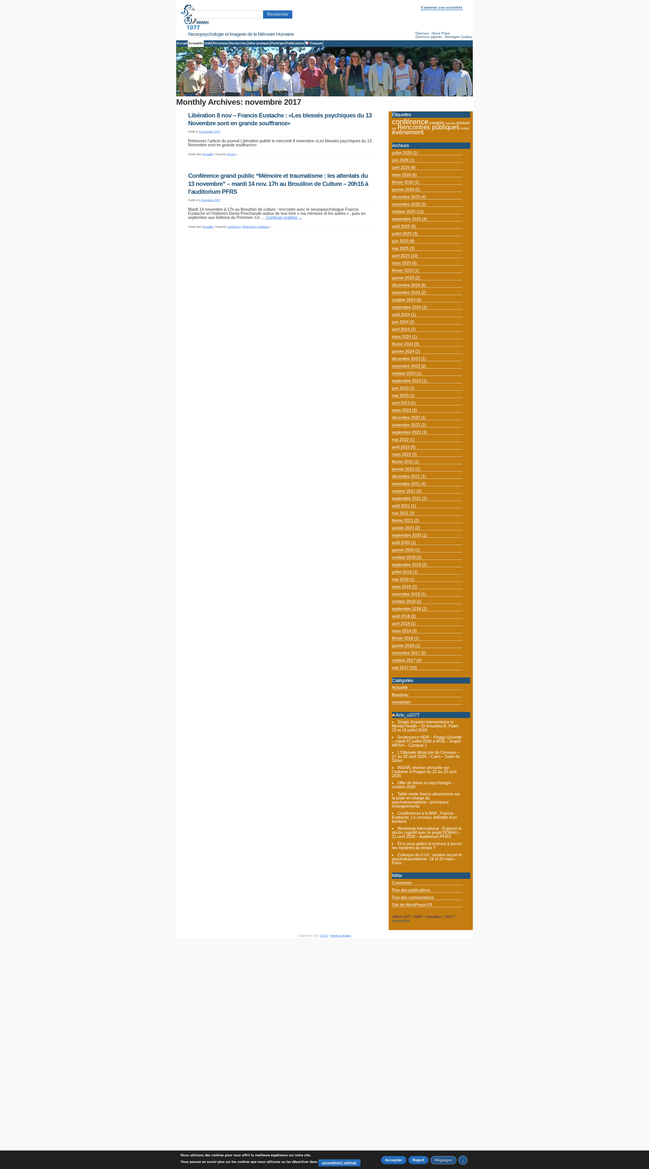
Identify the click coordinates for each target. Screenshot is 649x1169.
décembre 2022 (406, 417)
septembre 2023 (406, 381)
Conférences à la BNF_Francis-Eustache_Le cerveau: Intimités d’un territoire (424, 817)
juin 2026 (400, 160)
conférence (234, 226)
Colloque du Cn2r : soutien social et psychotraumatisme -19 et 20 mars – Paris (427, 859)
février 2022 (402, 462)
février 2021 (402, 520)
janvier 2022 (403, 469)
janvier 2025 (403, 278)
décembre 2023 (406, 359)
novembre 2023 (406, 366)
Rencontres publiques (255, 226)
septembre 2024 (406, 307)
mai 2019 (400, 579)
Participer (278, 43)
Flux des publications (411, 890)
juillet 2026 (402, 153)
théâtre (465, 128)
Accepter (393, 1160)
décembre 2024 (406, 285)
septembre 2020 (406, 535)
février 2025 (402, 270)
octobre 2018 (404, 601)
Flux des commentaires (413, 897)
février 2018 (402, 638)
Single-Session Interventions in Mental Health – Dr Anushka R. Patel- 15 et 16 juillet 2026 (425, 726)
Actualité (208, 154)
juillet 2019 (402, 572)
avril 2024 (401, 329)
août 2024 (401, 314)
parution (451, 123)
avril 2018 (401, 623)
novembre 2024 (406, 292)
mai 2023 (400, 395)
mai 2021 (400, 513)
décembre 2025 (406, 197)
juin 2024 (400, 322)
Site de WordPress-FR (412, 905)
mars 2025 (401, 263)
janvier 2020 (403, 550)
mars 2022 (401, 454)
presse (231, 154)
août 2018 (401, 616)
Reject (418, 1160)
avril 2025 (401, 256)
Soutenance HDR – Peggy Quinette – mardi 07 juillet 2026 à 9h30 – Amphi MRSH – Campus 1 (427, 741)
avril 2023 (401, 403)
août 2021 (401, 506)
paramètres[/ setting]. (339, 1162)
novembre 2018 (406, 594)
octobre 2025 (404, 212)
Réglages (443, 1160)
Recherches (238, 43)
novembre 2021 (406, 484)
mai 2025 (400, 248)
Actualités (196, 43)
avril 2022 (401, 447)
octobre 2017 (404, 660)
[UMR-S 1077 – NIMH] (195, 28)
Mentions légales (341, 935)
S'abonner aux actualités (442, 7)
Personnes (221, 43)
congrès (437, 122)
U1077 (324, 935)
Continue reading (284, 217)
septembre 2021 (406, 498)
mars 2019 (401, 587)
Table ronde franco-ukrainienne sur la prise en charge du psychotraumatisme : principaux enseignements (426, 800)
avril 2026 (401, 167)
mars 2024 (401, 337)
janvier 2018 (403, 645)
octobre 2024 (404, 300)
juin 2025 (400, 241)
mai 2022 (400, 440)
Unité (208, 43)
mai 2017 (400, 668)
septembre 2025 (406, 219)
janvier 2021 (403, 528)
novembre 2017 (406, 653)
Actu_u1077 (407, 715)
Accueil (182, 43)
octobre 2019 (404, 557)
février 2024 (402, 344)
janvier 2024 (403, 351)
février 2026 (402, 182)
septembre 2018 (406, 609)
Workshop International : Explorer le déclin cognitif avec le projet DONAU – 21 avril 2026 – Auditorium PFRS (427, 832)
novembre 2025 (406, 204)
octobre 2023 (404, 373)
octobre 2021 (404, 491)
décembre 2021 (406, 476)
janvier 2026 (403, 189)
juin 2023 (400, 388)
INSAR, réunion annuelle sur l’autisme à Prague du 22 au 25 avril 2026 (424, 771)
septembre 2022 (406, 432)
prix (394, 128)
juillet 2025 (402, 234)
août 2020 (401, 542)
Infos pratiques (259, 43)
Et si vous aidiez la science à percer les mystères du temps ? (427, 846)
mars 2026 (401, 175)
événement (408, 132)
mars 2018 (401, 631)
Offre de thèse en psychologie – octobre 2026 (423, 785)
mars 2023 (401, 410)
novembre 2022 (406, 425)
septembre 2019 (406, 565)
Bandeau (400, 695)
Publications (295, 43)
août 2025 (401, 226)
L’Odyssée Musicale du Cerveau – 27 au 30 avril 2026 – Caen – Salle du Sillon (426, 756)
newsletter (401, 702)
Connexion (402, 883)
